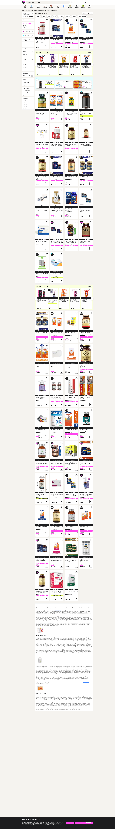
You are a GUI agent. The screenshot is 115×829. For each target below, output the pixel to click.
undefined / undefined (28, 16)
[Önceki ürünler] (36, 64)
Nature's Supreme (82, 16)
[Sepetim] (81, 2)
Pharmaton (61, 16)
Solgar (54, 16)
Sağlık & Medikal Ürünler (41, 10)
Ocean (49, 16)
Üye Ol (88, 2)
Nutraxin (38, 16)
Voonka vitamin (86, 682)
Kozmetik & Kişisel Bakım (31, 10)
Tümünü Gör (89, 79)
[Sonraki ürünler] (92, 64)
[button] (57, 36)
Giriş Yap (91, 2)
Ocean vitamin (66, 653)
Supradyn (68, 16)
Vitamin (55, 10)
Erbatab (74, 16)
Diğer (44, 16)
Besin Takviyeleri (50, 10)
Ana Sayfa (24, 10)
